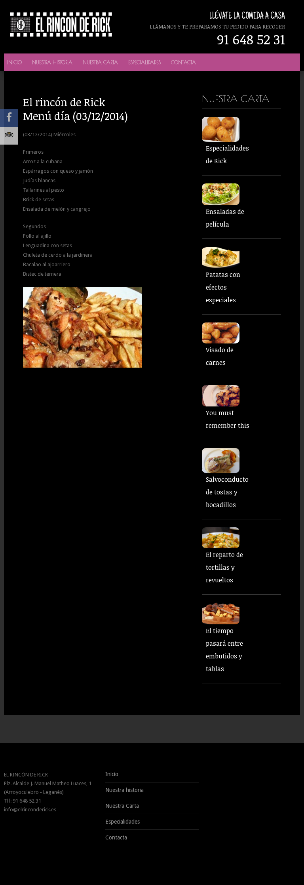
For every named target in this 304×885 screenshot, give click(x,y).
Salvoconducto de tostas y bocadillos (227, 492)
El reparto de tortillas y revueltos (224, 567)
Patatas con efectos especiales (223, 287)
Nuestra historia (52, 62)
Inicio (14, 62)
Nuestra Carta (100, 62)
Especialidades (144, 62)
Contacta (183, 62)
